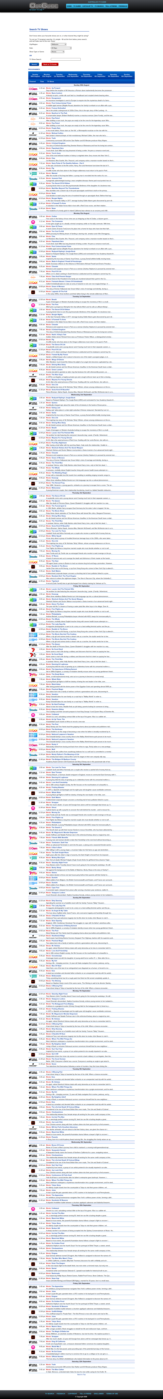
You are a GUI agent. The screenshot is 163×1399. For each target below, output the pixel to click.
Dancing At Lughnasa (57, 664)
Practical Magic (54, 689)
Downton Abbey (55, 709)
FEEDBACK (123, 6)
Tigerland (52, 581)
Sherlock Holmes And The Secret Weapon (64, 448)
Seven (51, 1064)
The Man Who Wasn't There (59, 1258)
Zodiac (51, 216)
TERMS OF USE (112, 1394)
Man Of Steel (53, 966)
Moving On (53, 551)
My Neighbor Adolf (56, 1044)
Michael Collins (54, 133)
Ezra (50, 971)
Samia (51, 256)
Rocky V (52, 744)
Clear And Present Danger (58, 276)
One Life (52, 385)
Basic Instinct (54, 93)
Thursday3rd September (86, 75)
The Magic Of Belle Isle (57, 1331)
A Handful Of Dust (55, 916)
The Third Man (54, 463)
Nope (51, 208)
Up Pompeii (53, 88)
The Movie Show (55, 511)
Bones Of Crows (55, 1145)
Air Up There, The (55, 719)
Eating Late (53, 408)
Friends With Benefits (57, 837)
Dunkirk (52, 877)
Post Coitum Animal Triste (58, 103)
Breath (51, 299)
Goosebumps (54, 956)
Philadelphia (53, 614)
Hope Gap (52, 1278)
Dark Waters (53, 571)
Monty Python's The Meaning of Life (62, 754)
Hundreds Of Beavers (57, 1200)
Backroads (53, 1273)
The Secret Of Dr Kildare (58, 183)
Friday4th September (99, 75)
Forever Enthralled (56, 108)
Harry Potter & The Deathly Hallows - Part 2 (65, 163)
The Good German (56, 1059)
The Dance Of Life (55, 344)
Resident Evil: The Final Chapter (61, 576)
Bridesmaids (53, 976)
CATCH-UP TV (87, 6)
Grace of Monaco (55, 286)
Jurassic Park (54, 178)
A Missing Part (54, 986)
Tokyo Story (53, 1185)
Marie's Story (53, 1326)
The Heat (52, 561)
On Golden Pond (55, 1243)
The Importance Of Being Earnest (61, 669)
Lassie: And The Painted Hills (60, 433)
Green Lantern (54, 369)
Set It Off (52, 1054)
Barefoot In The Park (56, 113)
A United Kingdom (55, 143)
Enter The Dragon (55, 1263)
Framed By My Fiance (57, 354)
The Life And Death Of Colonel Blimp (63, 1107)
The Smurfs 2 (54, 827)
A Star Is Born (54, 847)
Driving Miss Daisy (56, 364)
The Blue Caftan (55, 1369)
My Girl (51, 961)
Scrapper (52, 802)
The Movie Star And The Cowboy (61, 634)
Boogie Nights (54, 198)
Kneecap (52, 478)
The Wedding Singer (56, 473)
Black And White (55, 1132)
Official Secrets (54, 1356)
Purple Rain (53, 128)
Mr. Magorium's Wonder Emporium (62, 832)
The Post (52, 724)
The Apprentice (54, 1195)
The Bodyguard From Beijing (60, 1004)
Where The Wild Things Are (59, 1039)
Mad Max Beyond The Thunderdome (62, 188)
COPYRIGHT (72, 1394)
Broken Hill (53, 1228)
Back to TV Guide (50, 64)
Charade (52, 266)
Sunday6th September (126, 75)
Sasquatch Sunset (56, 1150)
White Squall (53, 536)
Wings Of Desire (55, 359)
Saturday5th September (113, 75)
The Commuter (54, 221)
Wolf (50, 749)
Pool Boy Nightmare (56, 443)
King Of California (55, 1341)
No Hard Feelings (55, 704)
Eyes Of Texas (54, 226)
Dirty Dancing (54, 900)
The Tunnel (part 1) (56, 506)
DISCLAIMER (99, 1394)
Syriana (51, 403)
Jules (51, 1190)
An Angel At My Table (57, 911)
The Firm (52, 304)
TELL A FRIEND (111, 6)
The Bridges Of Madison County (61, 759)
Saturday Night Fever (57, 862)
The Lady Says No (55, 624)
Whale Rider (53, 679)
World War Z (53, 1346)
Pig (50, 168)
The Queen (53, 501)
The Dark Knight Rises (57, 852)
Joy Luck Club (54, 1122)
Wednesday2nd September (73, 75)
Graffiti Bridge (54, 1311)
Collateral (52, 714)
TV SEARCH (99, 6)
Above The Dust (55, 604)
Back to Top (81, 1374)
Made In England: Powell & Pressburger (64, 261)
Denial (51, 1268)
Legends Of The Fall (56, 291)
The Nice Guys (54, 374)
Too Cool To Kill (55, 231)
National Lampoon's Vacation (60, 734)
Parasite (52, 1137)
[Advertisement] (81, 19)
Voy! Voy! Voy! (54, 1049)
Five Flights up (54, 546)
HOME (69, 6)
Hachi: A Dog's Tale (56, 334)
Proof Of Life (53, 271)
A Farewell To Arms (56, 203)
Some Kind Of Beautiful (57, 390)
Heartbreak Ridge (55, 936)
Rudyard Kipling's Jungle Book (60, 251)
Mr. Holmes (53, 946)
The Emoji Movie (55, 674)
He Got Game (54, 1351)
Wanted (51, 173)
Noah (51, 193)
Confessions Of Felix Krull (59, 1175)
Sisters (51, 872)
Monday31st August (46, 75)
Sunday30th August (35, 75)
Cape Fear (52, 887)
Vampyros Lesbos (55, 892)
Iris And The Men (55, 1117)
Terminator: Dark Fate (57, 842)
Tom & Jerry (53, 153)
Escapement (53, 98)
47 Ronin (52, 556)
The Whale (53, 468)
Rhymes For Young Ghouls (59, 380)
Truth (51, 138)
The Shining (53, 981)
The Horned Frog (55, 483)
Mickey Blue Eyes (55, 857)
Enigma (51, 1253)
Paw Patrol (53, 118)
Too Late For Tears (56, 531)
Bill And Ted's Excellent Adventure (62, 1127)
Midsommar (53, 488)
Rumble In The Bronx (57, 566)
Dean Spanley (54, 921)
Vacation (52, 694)
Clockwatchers (54, 1112)
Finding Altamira (55, 787)
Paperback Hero (55, 148)
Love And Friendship (57, 782)
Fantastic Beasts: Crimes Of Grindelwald (64, 281)
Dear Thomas (54, 772)
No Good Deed (54, 649)
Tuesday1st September (59, 75)
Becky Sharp (53, 867)
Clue (50, 158)
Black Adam (53, 684)
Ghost (51, 807)
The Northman (54, 729)
